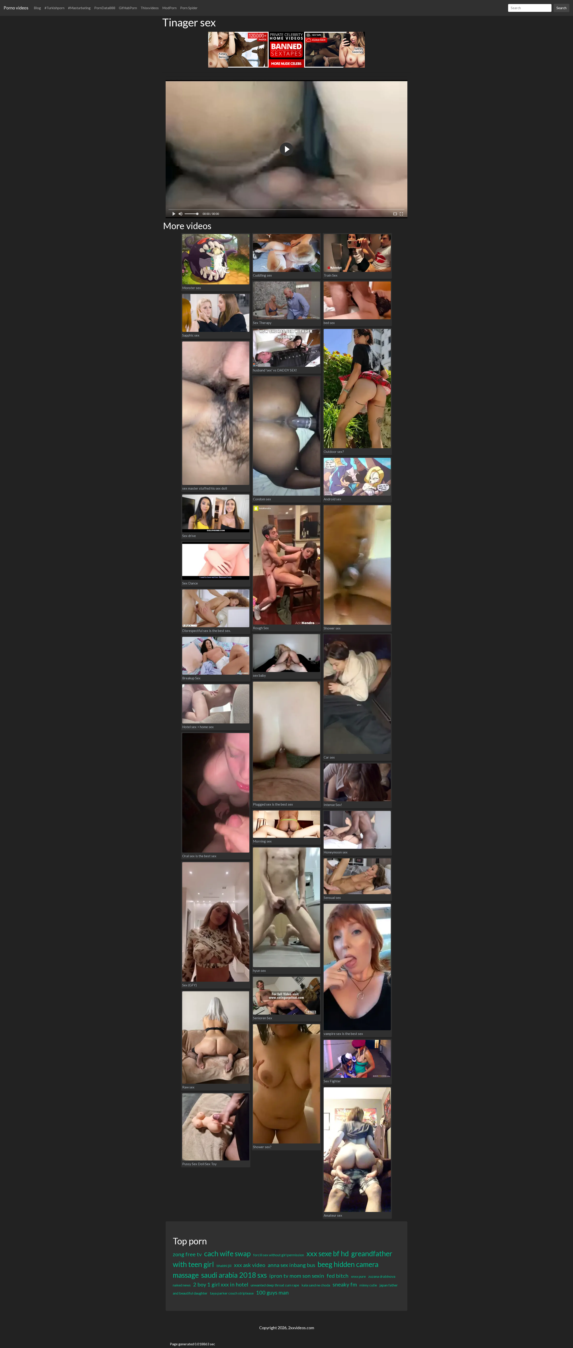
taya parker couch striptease (232, 1293)
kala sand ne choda (315, 1285)
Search (561, 8)
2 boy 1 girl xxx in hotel (220, 1284)
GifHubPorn (128, 8)
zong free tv (187, 1254)
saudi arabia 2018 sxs (234, 1275)
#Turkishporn (54, 8)
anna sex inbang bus (291, 1265)
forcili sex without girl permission (278, 1255)
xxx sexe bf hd (327, 1253)
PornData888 (104, 8)
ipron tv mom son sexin (296, 1275)
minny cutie (368, 1285)
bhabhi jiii (223, 1265)
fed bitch (338, 1275)
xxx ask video (249, 1265)
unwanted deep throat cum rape (275, 1285)
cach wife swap (227, 1253)
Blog (37, 8)
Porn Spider (189, 8)
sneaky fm (345, 1284)
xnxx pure (358, 1276)
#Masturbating (79, 8)
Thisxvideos (150, 8)
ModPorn (169, 8)
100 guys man (272, 1292)
